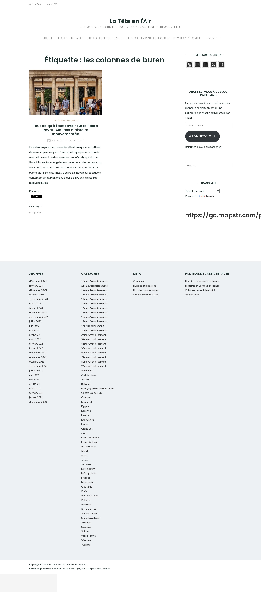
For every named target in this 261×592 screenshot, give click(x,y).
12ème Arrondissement (94, 290)
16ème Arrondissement (94, 307)
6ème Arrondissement (93, 352)
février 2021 (36, 392)
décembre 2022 (38, 312)
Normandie (87, 482)
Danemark (87, 401)
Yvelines (86, 544)
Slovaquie (86, 522)
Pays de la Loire (89, 495)
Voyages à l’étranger (187, 38)
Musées (85, 477)
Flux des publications (144, 285)
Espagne (86, 410)
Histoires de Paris (70, 38)
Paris (84, 491)
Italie (84, 455)
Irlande (85, 450)
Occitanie (86, 486)
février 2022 (36, 343)
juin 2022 (34, 325)
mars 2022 (35, 339)
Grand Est (87, 428)
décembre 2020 (38, 401)
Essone (85, 415)
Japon (84, 459)
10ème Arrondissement (94, 281)
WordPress (60, 568)
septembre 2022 (38, 316)
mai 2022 (34, 330)
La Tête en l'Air (130, 21)
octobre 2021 (36, 361)
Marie (58, 140)
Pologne (86, 500)
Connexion (139, 281)
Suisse (85, 531)
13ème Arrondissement (94, 294)
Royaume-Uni (88, 508)
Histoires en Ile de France (104, 38)
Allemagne (87, 370)
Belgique (86, 383)
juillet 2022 (35, 321)
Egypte (85, 406)
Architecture (88, 374)
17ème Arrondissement (94, 312)
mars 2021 (35, 388)
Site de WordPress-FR (145, 294)
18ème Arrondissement (94, 316)
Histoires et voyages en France (147, 38)
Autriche (86, 379)
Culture (85, 397)
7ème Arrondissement (93, 357)
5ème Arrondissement (93, 348)
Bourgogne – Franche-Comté (97, 388)
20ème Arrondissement (94, 330)
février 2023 (36, 307)
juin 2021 (34, 374)
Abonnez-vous (202, 136)
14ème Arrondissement (94, 298)
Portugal (86, 504)
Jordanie (86, 464)
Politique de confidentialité (200, 290)
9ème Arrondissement (93, 365)
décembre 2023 (38, 290)
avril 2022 (34, 334)
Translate (211, 195)
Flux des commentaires (146, 290)
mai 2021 (34, 379)
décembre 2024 (38, 281)
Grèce (84, 433)
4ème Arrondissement (93, 343)
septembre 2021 (38, 365)
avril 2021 (34, 383)
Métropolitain (88, 473)
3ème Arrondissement (93, 339)
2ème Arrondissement (93, 334)
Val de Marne (88, 535)
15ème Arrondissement (94, 303)
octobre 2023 (36, 294)
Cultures (213, 38)
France (85, 423)
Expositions (87, 419)
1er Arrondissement (65, 121)
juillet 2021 (35, 370)
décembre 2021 (38, 352)
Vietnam (86, 540)
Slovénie (86, 526)
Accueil (47, 38)
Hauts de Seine (89, 441)
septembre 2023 (38, 298)
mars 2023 (35, 303)
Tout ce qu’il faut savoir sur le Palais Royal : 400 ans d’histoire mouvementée (65, 130)
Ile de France (88, 446)
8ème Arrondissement (93, 361)
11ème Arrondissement (94, 285)
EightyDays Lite (83, 568)
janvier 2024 (36, 285)
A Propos (35, 3)
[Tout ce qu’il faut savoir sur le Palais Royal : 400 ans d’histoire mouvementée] (65, 91)
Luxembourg (88, 468)
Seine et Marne (89, 513)
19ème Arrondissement (94, 321)
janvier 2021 (36, 397)
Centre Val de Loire (92, 392)
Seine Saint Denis (91, 517)
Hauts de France (90, 437)
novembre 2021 (38, 357)
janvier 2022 (36, 348)
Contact (52, 3)
